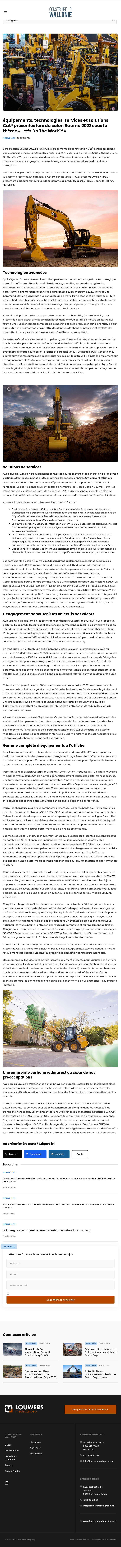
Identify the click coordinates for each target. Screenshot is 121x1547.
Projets (8, 1465)
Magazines (35, 1442)
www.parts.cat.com (26, 531)
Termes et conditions (79, 1540)
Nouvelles (9, 138)
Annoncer (35, 1447)
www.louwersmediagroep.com (99, 1521)
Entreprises (36, 1453)
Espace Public (12, 1471)
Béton (8, 1445)
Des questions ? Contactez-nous (89, 1409)
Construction (12, 1450)
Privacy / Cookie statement (104, 1540)
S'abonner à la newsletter (60, 1299)
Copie (80, 1154)
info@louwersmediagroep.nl (98, 1461)
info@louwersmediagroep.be (98, 1505)
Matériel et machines (10, 1458)
